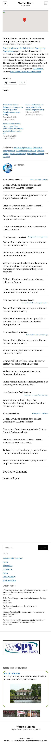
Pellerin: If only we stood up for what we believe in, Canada (23, 280)
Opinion (6, 156)
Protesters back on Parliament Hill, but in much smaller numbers (24, 254)
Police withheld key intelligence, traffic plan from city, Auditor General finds (25, 383)
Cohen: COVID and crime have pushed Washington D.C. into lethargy (22, 186)
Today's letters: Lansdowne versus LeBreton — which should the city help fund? (25, 451)
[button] (24, 20)
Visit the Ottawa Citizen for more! (25, 71)
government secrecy (18, 153)
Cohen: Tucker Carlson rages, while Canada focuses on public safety (35, 107)
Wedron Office (9, 580)
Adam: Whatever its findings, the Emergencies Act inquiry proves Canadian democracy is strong (13, 110)
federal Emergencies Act (26, 150)
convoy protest (9, 150)
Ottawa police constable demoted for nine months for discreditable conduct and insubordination (24, 621)
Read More (38, 68)
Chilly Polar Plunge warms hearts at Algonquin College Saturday (24, 599)
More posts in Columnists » (39, 179)
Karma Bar (7, 565)
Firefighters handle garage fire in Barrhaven (20, 606)
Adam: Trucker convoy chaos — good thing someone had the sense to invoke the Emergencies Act (13, 128)
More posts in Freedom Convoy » (37, 335)
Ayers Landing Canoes (13, 558)
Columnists (37, 147)
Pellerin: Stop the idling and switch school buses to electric (24, 228)
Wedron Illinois (25, 3)
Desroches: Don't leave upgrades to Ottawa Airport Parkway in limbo (24, 197)
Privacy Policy (9, 576)
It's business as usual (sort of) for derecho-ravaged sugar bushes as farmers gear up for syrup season (25, 591)
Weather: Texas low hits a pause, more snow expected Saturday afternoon (23, 613)
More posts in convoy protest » (38, 237)
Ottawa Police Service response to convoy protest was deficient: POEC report (24, 291)
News (5, 573)
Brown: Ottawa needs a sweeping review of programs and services (24, 217)
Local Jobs (7, 569)
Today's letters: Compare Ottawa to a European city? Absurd (21, 373)
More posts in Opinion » (40, 413)
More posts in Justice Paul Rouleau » (36, 395)
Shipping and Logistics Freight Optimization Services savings (25, 741)
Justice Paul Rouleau (35, 153)
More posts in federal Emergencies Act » (34, 303)
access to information (23, 147)
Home (5, 562)
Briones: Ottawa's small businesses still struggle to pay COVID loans (22, 207)
